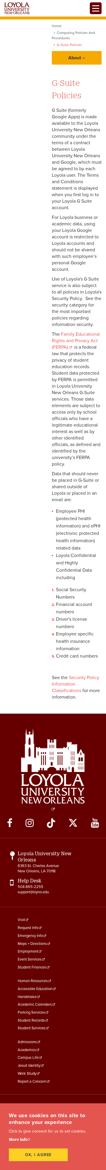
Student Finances (32, 967)
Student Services (31, 1028)
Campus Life (28, 1057)
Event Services (30, 959)
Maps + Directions (32, 943)
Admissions (27, 1042)
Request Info (28, 927)
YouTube (95, 823)
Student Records (31, 1020)
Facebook (9, 823)
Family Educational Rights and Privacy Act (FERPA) (76, 340)
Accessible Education (35, 989)
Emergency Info (30, 935)
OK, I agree (38, 1154)
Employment (28, 951)
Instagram (30, 823)
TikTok (51, 823)
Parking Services (31, 1012)
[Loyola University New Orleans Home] (16, 8)
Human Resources (33, 981)
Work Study (27, 1073)
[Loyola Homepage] (53, 769)
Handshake (27, 996)
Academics (27, 1050)
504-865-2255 (30, 886)
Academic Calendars (35, 1004)
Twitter (73, 823)
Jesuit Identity (29, 1065)
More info (18, 1139)
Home (57, 26)
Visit (21, 919)
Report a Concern (32, 1081)
